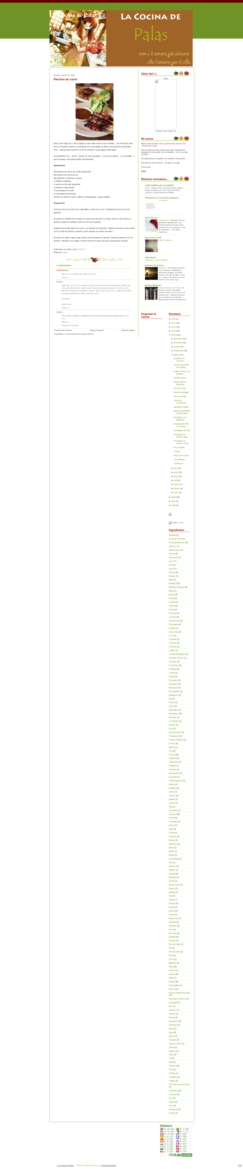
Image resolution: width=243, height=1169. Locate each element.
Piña (171, 955)
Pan (170, 896)
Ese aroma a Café (153, 238)
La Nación (173, 810)
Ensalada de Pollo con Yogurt (181, 425)
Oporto (172, 888)
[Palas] (165, 129)
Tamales (172, 1040)
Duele (147, 188)
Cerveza (172, 613)
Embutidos (173, 710)
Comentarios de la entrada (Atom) (79, 334)
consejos (173, 661)
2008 (173, 497)
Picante (172, 940)
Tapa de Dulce (175, 1043)
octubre (177, 347)
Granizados (174, 773)
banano (172, 572)
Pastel (171, 914)
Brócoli (172, 594)
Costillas (172, 669)
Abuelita (172, 535)
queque (172, 981)
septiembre (178, 351)
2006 (173, 505)
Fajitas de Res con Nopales (182, 372)
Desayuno (173, 688)
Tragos (172, 1081)
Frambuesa (174, 736)
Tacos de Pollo (180, 396)
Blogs (171, 591)
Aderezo (172, 546)
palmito (172, 892)
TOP (240, 1165)
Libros (171, 825)
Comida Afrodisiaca (177, 654)
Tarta (171, 1055)
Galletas (172, 758)
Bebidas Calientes (176, 587)
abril (175, 480)
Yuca (171, 1105)
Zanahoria (173, 1109)
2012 (173, 323)
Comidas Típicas (176, 658)
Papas (171, 900)
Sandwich (173, 1021)
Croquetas (173, 680)
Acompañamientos (177, 542)
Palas (165, 78)
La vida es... (164, 200)
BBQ (171, 580)
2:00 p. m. (65, 277)
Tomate (172, 1066)
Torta (171, 1069)
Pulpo (171, 978)
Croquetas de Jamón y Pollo (181, 442)
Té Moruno (178, 463)
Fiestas (172, 725)
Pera (171, 929)
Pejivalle (172, 922)
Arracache (173, 557)
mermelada (173, 859)
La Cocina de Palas (73, 14)
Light (171, 829)
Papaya (172, 903)
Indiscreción (164, 220)
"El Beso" (163, 268)
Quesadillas (174, 985)
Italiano (172, 799)
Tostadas (173, 1077)
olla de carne (174, 885)
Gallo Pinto (173, 762)
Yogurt (171, 1102)
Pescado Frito (180, 388)
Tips (171, 1062)
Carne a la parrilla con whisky (181, 366)
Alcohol (172, 554)
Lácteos (172, 814)
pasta (171, 911)
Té (170, 1058)
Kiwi (170, 807)
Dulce (171, 706)
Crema (172, 673)
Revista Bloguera (153, 285)
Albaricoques (174, 550)
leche (171, 818)
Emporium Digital (108, 1165)
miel (170, 862)
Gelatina (172, 766)
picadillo (172, 937)
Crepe (171, 676)
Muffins (172, 870)
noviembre (178, 343)
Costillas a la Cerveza (179, 359)
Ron (170, 1006)
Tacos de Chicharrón (180, 401)
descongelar (174, 691)
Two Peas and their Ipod (179, 1084)
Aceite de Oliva (175, 539)
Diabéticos (173, 695)
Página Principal (96, 330)
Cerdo (171, 609)
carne (65, 252)
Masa (171, 847)
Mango (172, 840)
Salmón (172, 1014)
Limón (171, 833)
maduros (172, 836)
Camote (172, 602)
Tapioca (172, 1051)
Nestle (171, 881)
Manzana (173, 844)
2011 (173, 327)
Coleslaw (173, 647)
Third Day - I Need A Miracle (156, 260)
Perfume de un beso (154, 265)
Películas (173, 926)
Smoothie (173, 1025)
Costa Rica (173, 665)
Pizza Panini (179, 447)
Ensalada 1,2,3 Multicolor (180, 418)
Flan (171, 728)
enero (176, 492)
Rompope (173, 1002)
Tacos (171, 1036)
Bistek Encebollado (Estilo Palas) (182, 412)
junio (176, 472)
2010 (173, 331)
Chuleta (172, 628)
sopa (171, 1032)
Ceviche (172, 617)
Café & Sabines (165, 240)
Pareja (171, 907)
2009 (173, 335)
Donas (172, 702)
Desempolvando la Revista (170, 288)
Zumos (172, 1113)
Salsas (172, 1017)
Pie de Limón (174, 952)
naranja (172, 874)
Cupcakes (173, 684)
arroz (171, 561)
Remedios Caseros (177, 999)
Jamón (172, 803)
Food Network (175, 732)
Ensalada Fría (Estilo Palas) (181, 435)
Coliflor (172, 650)
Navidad (172, 877)
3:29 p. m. (81, 249)
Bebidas (172, 583)
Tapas (171, 1047)
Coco (171, 636)
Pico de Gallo (174, 944)
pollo (171, 967)
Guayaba (173, 777)
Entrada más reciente (63, 330)
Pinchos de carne (65, 79)
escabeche (173, 721)
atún (171, 565)
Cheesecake (174, 621)
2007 (173, 501)
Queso (172, 989)
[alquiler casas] (176, 522)
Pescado (172, 933)
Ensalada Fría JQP (182, 430)
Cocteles (172, 639)
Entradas (173, 717)
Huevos (172, 795)
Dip (170, 699)
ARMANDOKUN (62, 270)
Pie (170, 948)
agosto (176, 355)
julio (175, 468)
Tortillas (172, 1073)
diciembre (178, 339)
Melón (171, 851)
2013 (173, 319)
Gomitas (172, 769)
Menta (171, 855)
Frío (170, 751)
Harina (172, 784)
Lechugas (173, 821)
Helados (172, 788)
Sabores (172, 1010)
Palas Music (150, 257)
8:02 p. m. (65, 322)
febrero (177, 488)
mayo (176, 476)
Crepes (177, 451)
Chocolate (173, 624)
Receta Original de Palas (179, 993)
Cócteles (172, 643)
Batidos (172, 576)
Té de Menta (179, 459)
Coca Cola (173, 632)
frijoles (171, 747)
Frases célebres (176, 740)
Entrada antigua (128, 330)
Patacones (173, 918)
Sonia (171, 1029)
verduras (173, 1094)
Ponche (172, 970)
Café (171, 598)
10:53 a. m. (66, 308)
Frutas (172, 755)
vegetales (173, 1091)
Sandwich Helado (181, 407)
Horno (171, 792)
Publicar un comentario (70, 325)
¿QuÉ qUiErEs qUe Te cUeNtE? (159, 185)
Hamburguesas (175, 781)
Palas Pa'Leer (151, 218)
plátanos (172, 963)
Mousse (172, 866)
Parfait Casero (180, 378)
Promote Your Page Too (165, 131)
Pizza (171, 959)
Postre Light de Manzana (180, 383)
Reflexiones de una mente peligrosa (162, 198)
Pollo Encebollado (181, 392)
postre (171, 974)
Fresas (172, 743)
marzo (176, 484)
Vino (171, 1098)
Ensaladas (173, 714)
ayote (171, 569)
